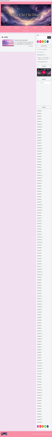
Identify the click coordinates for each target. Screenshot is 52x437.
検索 (38, 35)
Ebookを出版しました (41, 54)
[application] (44, 72)
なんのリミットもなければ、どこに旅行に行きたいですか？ (43, 58)
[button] (50, 82)
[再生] (38, 75)
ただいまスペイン (40, 52)
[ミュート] (47, 75)
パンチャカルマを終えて (42, 49)
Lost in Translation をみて (42, 61)
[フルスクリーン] (49, 75)
